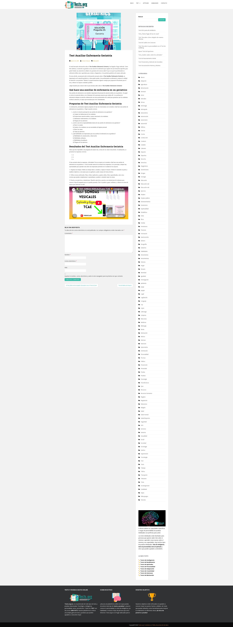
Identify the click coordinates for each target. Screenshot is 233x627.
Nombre (68, 255)
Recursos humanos (146, 393)
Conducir (143, 141)
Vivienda (143, 500)
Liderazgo (144, 312)
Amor (142, 95)
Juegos (143, 290)
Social (142, 439)
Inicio (132, 3)
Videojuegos (144, 496)
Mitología (143, 326)
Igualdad (143, 276)
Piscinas (143, 358)
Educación (96, 61)
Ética (142, 219)
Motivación (144, 333)
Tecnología (144, 457)
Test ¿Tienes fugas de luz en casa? (148, 34)
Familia (143, 223)
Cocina (143, 134)
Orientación (144, 351)
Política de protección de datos (160, 625)
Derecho (143, 159)
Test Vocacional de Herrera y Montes (149, 65)
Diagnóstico (144, 166)
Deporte (143, 152)
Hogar (142, 265)
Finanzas (143, 230)
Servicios (143, 429)
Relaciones (144, 404)
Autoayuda (144, 109)
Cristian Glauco (86, 61)
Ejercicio (143, 191)
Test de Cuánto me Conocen (146, 42)
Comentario (69, 233)
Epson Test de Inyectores (145, 51)
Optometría (144, 347)
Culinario (143, 148)
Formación (144, 233)
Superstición (144, 454)
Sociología (144, 446)
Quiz (142, 386)
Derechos (144, 162)
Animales (143, 99)
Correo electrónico (71, 261)
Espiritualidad (145, 209)
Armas (143, 102)
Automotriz (144, 120)
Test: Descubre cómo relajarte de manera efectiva (150, 38)
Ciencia (143, 130)
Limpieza (143, 315)
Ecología (143, 177)
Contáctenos (147, 625)
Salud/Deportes (145, 418)
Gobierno (143, 248)
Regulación (144, 400)
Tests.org (141, 625)
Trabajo (143, 468)
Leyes (142, 308)
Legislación (144, 297)
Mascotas (144, 319)
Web (66, 267)
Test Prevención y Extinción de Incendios (150, 62)
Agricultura (144, 84)
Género (143, 241)
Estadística (144, 212)
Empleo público (145, 198)
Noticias (143, 340)
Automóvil (144, 123)
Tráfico (143, 471)
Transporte (144, 475)
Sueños (143, 450)
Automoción (144, 116)
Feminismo (144, 226)
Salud (142, 411)
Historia (143, 262)
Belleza (143, 127)
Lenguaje (143, 301)
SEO (142, 425)
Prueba (143, 372)
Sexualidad (144, 436)
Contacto (164, 3)
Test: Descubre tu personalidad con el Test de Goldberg (152, 47)
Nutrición (143, 343)
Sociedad (143, 443)
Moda (142, 329)
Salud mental (144, 415)
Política (143, 361)
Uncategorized (145, 486)
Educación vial (145, 184)
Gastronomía (145, 237)
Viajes (142, 493)
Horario (143, 269)
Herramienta (144, 255)
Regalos (143, 397)
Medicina (143, 322)
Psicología (144, 379)
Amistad (143, 91)
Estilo (142, 216)
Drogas (143, 173)
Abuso (143, 77)
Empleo (143, 194)
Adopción (143, 81)
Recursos (143, 390)
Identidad (143, 272)
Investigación (145, 280)
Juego (142, 287)
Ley (142, 304)
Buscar (140, 16)
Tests (142, 464)
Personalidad (144, 354)
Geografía (144, 244)
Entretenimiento (145, 201)
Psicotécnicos (145, 383)
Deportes (143, 155)
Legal (142, 294)
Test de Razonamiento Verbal (147, 58)
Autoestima (144, 113)
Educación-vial (145, 187)
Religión (143, 407)
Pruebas (143, 375)
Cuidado (143, 145)
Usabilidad (144, 489)
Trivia (142, 482)
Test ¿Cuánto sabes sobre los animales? (150, 55)
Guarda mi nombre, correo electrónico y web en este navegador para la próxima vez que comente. (94, 276)
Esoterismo (144, 205)
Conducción (144, 138)
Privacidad (144, 368)
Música (143, 336)
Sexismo (143, 432)
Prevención (144, 365)
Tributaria (143, 478)
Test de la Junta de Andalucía (146, 30)
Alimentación (144, 88)
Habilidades (154, 3)
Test (137, 3)
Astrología (144, 106)
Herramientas (145, 258)
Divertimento (145, 170)
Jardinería (143, 283)
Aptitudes (146, 3)
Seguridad (144, 422)
